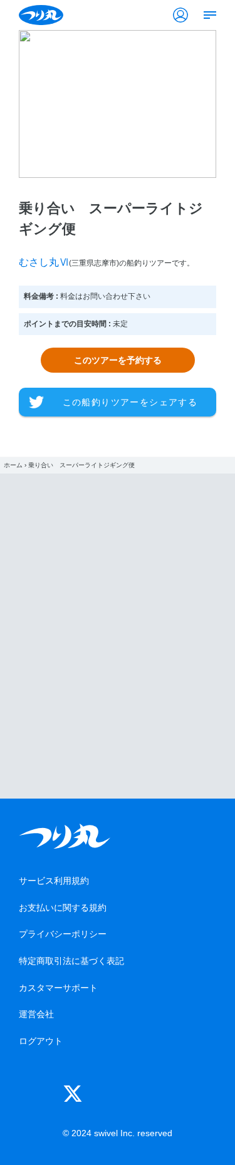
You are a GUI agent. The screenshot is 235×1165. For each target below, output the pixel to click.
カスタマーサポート (58, 988)
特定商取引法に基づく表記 (71, 961)
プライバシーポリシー (63, 934)
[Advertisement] (117, 636)
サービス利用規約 (54, 881)
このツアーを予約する (118, 360)
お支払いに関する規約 (63, 908)
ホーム (13, 465)
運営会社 (36, 1014)
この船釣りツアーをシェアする (130, 402)
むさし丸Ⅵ (44, 262)
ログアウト (41, 1041)
